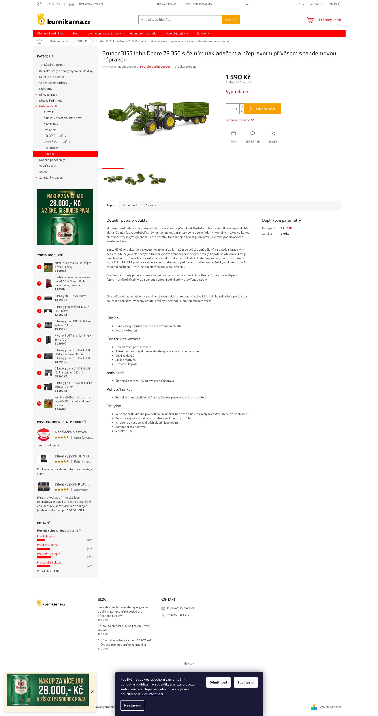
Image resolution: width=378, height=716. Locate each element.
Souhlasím (245, 682)
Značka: (185, 67)
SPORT (44, 171)
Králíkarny (45, 89)
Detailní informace (238, 120)
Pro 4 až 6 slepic (47, 545)
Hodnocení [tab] (130, 205)
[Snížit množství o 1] (241, 111)
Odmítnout (218, 682)
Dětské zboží (48, 106)
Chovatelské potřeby (53, 83)
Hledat (230, 19)
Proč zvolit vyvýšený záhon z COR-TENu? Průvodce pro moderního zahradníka (124, 642)
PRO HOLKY (51, 148)
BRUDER (49, 154)
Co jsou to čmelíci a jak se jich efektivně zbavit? (124, 628)
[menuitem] (50, 33)
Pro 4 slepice (45, 536)
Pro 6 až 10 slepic (48, 554)
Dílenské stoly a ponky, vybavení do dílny (66, 71)
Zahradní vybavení (51, 177)
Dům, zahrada (48, 95)
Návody (189, 663)
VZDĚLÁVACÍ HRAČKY (57, 142)
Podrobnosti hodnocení (155, 67)
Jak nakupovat (166, 4)
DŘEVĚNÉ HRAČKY (55, 136)
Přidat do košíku (265, 108)
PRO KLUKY (51, 124)
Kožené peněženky (52, 160)
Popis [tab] (110, 205)
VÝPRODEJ (50, 130)
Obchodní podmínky (198, 4)
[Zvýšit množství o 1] (241, 106)
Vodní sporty (47, 166)
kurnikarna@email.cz (180, 608)
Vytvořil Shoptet (330, 707)
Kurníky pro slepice (52, 77)
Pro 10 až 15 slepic (49, 562)
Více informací (152, 694)
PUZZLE (49, 112)
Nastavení (132, 705)
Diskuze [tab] (151, 205)
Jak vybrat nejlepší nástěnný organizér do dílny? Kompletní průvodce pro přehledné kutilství (123, 611)
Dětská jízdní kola (50, 101)
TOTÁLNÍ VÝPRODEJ (52, 65)
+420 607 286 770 (178, 615)
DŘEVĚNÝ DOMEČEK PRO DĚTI (63, 118)
